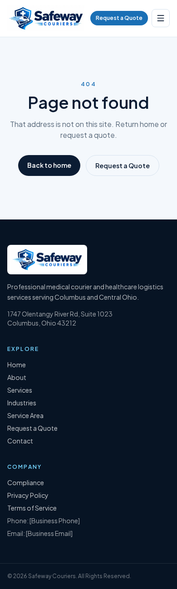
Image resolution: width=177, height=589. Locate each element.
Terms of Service (32, 508)
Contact (20, 441)
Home (16, 364)
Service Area (25, 415)
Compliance (25, 482)
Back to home (49, 165)
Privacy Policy (28, 495)
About (16, 377)
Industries (21, 403)
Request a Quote (119, 18)
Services (19, 390)
